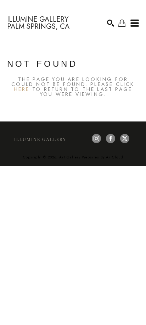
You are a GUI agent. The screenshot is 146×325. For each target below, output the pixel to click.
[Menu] (134, 23)
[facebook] (110, 138)
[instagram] (96, 138)
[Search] (110, 23)
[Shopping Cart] (121, 23)
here (22, 89)
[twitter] (124, 138)
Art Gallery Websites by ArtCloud (91, 157)
